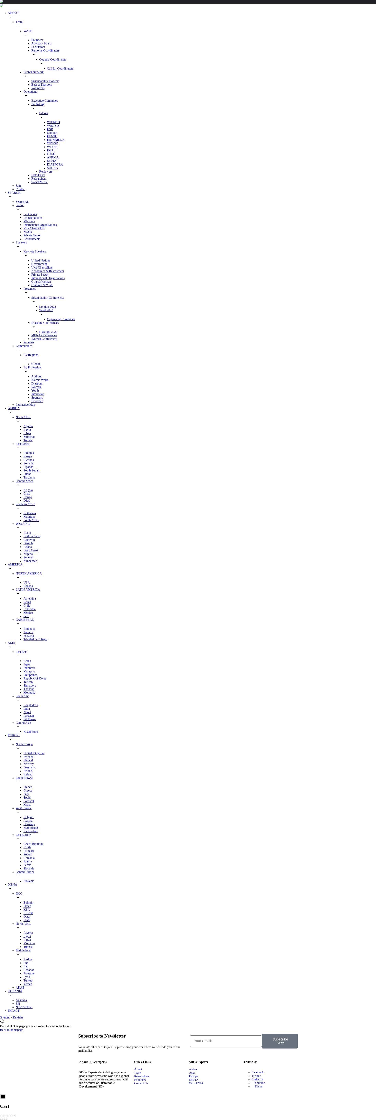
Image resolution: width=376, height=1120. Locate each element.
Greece (28, 790)
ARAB (20, 987)
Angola (28, 490)
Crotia (27, 847)
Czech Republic (33, 843)
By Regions (31, 354)
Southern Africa (25, 504)
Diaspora (36, 383)
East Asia (21, 651)
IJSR (50, 129)
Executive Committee (44, 100)
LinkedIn (257, 1079)
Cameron (29, 539)
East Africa (22, 443)
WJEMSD (53, 122)
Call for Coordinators (60, 68)
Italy (26, 794)
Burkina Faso (32, 536)
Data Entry (38, 175)
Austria (28, 820)
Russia (28, 861)
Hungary (29, 850)
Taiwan (28, 682)
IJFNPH (52, 136)
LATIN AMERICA (28, 589)
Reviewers (45, 171)
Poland (28, 854)
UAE (27, 920)
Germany (29, 824)
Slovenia (29, 881)
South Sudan (31, 470)
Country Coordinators (52, 59)
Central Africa (24, 481)
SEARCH (14, 192)
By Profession (32, 367)
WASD (28, 31)
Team (19, 22)
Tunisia (28, 440)
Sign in (5, 1017)
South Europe (24, 778)
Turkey (28, 980)
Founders (37, 40)
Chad (27, 493)
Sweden (28, 756)
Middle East (23, 950)
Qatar (27, 916)
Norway (29, 763)
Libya (27, 433)
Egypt (27, 429)
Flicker (258, 1086)
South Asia (22, 696)
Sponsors (37, 397)
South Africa (31, 520)
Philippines (30, 675)
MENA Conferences (44, 335)
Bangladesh (31, 705)
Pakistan (29, 715)
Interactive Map (25, 404)
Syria (27, 977)
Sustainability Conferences (47, 297)
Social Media (39, 182)
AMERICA (15, 564)
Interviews (37, 394)
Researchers (38, 178)
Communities (24, 345)
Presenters (30, 288)
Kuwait (28, 913)
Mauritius (29, 516)
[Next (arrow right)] (5, 1119)
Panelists (29, 342)
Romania (29, 857)
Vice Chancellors (34, 228)
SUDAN (52, 168)
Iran (26, 962)
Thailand (29, 689)
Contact (20, 189)
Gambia (28, 543)
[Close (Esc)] (1, 1115)
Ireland (28, 771)
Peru (26, 616)
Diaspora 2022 (48, 331)
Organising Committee (61, 319)
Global (35, 363)
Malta (27, 804)
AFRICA (53, 157)
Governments (32, 239)
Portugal (29, 801)
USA (27, 582)
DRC (27, 500)
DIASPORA (55, 164)
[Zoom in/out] (13, 1115)
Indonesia (29, 667)
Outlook (52, 132)
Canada (28, 586)
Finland (28, 760)
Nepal (27, 712)
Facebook (258, 1072)
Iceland (28, 774)
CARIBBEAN (25, 619)
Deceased (37, 401)
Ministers (29, 221)
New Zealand (24, 1007)
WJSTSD (53, 125)
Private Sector (32, 235)
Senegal (28, 557)
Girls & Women (41, 281)
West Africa (23, 523)
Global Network (34, 72)
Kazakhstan (31, 731)
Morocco (29, 436)
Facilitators (38, 47)
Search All (22, 201)
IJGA (50, 150)
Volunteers (37, 88)
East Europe (23, 834)
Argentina (30, 598)
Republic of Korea (35, 678)
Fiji (18, 1003)
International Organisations (40, 224)
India (27, 708)
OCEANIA (15, 991)
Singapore (30, 685)
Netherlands (31, 827)
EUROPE (14, 735)
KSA (27, 909)
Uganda (28, 467)
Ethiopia (29, 452)
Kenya (28, 456)
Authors (36, 376)
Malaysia (29, 671)
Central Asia (23, 722)
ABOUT (13, 12)
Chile (27, 605)
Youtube (259, 1083)
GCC (19, 893)
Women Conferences (44, 338)
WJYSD (52, 146)
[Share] (5, 1115)
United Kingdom (34, 753)
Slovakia (29, 868)
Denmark (29, 767)
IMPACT (14, 1010)
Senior (20, 205)
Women (36, 387)
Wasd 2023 (46, 310)
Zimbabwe (30, 561)
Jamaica (28, 632)
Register (18, 1017)
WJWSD (52, 143)
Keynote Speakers (35, 251)
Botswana (30, 513)
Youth (35, 390)
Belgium (29, 817)
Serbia (27, 865)
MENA (51, 161)
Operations (30, 91)
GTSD (51, 154)
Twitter (256, 1075)
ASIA (11, 642)
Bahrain (28, 902)
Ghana (28, 546)
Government (39, 264)
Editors (43, 113)
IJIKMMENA (56, 139)
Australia (21, 1000)
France (28, 787)
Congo (28, 497)
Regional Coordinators (45, 50)
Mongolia (29, 692)
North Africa (23, 417)
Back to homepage (11, 1029)
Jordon (28, 959)
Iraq (26, 966)
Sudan (27, 474)
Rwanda (29, 459)
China (27, 660)
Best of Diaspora (41, 84)
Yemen (28, 984)
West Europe (24, 808)
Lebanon (29, 970)
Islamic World (40, 380)
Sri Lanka (30, 719)
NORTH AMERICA (29, 573)
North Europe (24, 744)
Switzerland (31, 831)
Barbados (29, 628)
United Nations (33, 217)
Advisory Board (41, 43)
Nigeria (28, 553)
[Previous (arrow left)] (1, 1119)
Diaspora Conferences (45, 322)
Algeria (28, 426)
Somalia (28, 463)
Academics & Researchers (47, 271)
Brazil (27, 602)
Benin (27, 532)
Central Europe (25, 872)
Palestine (29, 973)
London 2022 (47, 306)
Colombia (30, 609)
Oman (27, 906)
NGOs (28, 231)
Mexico (28, 612)
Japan (27, 664)
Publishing (37, 104)
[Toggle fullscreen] (9, 1115)
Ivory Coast (31, 550)
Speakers (21, 242)
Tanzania (29, 477)
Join (18, 185)
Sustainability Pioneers (45, 81)
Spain (27, 797)
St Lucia (29, 635)
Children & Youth (42, 285)
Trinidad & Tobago (35, 639)
